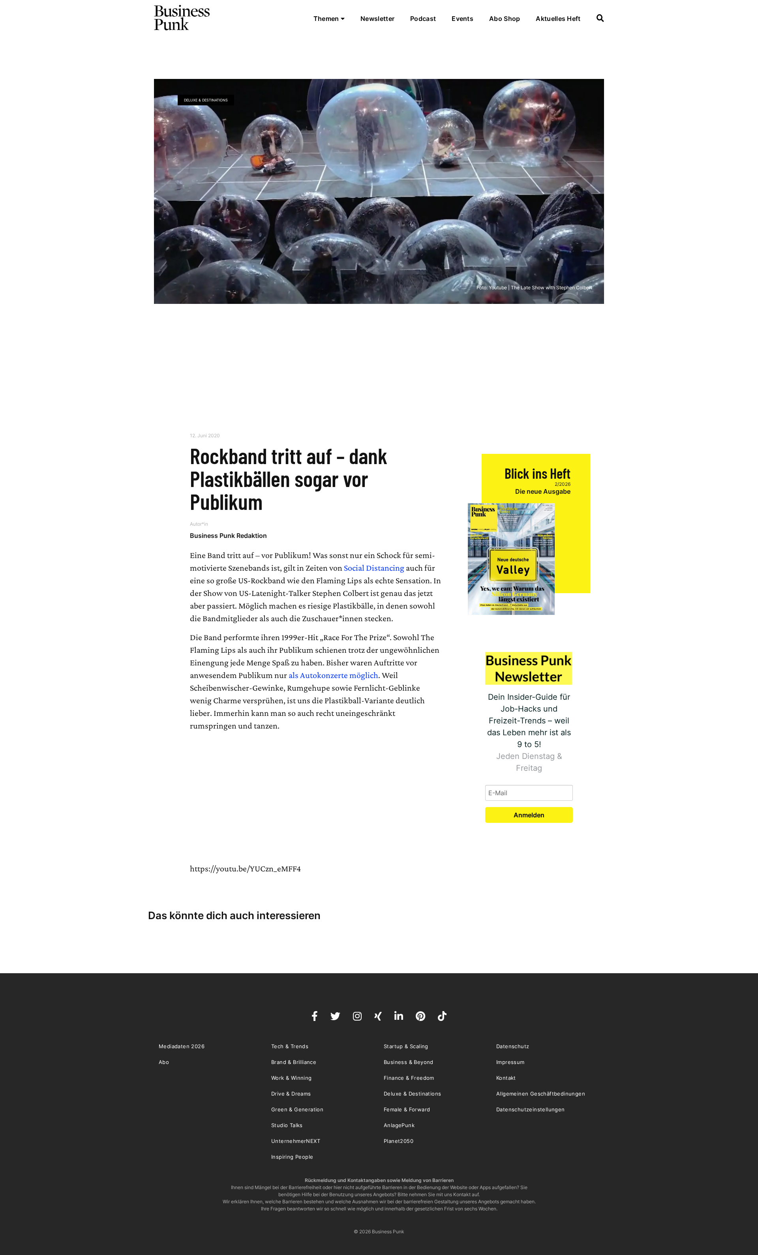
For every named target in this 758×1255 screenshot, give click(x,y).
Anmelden (529, 815)
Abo (164, 1062)
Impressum (510, 1062)
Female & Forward (407, 1109)
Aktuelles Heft (558, 18)
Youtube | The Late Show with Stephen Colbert (540, 287)
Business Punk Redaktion (228, 535)
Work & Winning (291, 1078)
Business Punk (182, 18)
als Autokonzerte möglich (333, 675)
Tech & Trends (289, 1046)
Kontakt (506, 1078)
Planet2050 (398, 1141)
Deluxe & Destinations (206, 100)
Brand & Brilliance (293, 1062)
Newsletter (377, 18)
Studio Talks (287, 1125)
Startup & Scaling (406, 1046)
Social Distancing (374, 568)
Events (462, 18)
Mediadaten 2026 (182, 1046)
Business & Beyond (408, 1062)
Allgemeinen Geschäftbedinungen (540, 1093)
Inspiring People (292, 1157)
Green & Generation (297, 1109)
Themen (327, 18)
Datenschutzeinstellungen (530, 1109)
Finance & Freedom (409, 1078)
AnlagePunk (399, 1125)
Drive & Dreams (291, 1093)
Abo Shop (504, 18)
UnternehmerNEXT (295, 1141)
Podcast (423, 18)
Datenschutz (512, 1046)
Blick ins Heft (537, 473)
